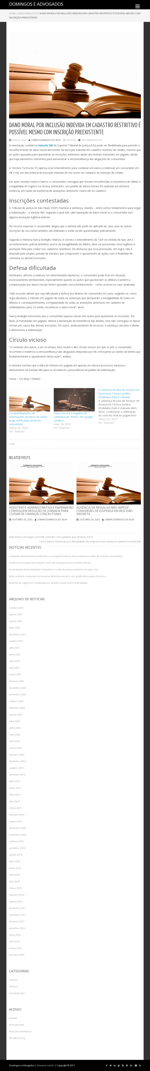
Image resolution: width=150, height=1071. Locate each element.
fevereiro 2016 (16, 954)
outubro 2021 (16, 641)
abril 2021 (14, 667)
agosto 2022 (15, 621)
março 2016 (15, 948)
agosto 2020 (15, 714)
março (29, 13)
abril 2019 (14, 801)
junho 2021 (15, 654)
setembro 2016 (17, 928)
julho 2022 (14, 627)
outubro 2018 (16, 841)
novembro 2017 (17, 914)
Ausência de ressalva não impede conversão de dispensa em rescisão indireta (50, 562)
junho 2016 (15, 935)
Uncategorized (17, 993)
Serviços (13, 986)
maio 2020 (14, 734)
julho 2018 (14, 861)
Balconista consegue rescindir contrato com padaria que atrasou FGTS (51, 537)
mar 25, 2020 (19, 140)
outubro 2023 (16, 607)
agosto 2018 (15, 854)
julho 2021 (14, 647)
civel (12, 444)
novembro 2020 (17, 694)
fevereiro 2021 (16, 681)
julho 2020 (14, 721)
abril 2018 (14, 881)
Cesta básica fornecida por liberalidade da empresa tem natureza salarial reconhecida (90, 541)
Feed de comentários (20, 1031)
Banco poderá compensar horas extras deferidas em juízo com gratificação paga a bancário (57, 576)
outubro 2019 (16, 768)
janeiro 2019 (15, 821)
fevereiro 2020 (16, 754)
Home (12, 13)
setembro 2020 (17, 707)
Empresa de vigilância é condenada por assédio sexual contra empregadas (48, 582)
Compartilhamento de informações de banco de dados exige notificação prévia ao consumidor (28, 418)
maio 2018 (14, 874)
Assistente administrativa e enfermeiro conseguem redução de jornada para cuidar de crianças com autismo (65, 556)
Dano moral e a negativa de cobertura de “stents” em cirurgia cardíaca (73, 416)
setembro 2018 (17, 848)
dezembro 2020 (17, 687)
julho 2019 (14, 781)
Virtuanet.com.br (45, 1065)
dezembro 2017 (17, 908)
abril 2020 (14, 741)
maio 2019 (14, 794)
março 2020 (15, 748)
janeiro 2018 (15, 901)
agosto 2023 (15, 614)
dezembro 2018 (17, 828)
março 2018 (15, 888)
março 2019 (15, 808)
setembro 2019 (17, 774)
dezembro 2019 (17, 761)
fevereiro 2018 (16, 894)
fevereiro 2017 (16, 921)
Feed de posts (16, 1024)
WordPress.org (17, 1038)
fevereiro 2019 (16, 814)
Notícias (71, 140)
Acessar (13, 1018)
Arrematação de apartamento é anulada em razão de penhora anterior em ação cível (53, 569)
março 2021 (15, 674)
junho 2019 (15, 788)
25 (36, 13)
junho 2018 (15, 868)
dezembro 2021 (17, 634)
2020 (20, 13)
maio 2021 (14, 661)
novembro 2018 (17, 834)
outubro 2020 (16, 701)
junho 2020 (15, 727)
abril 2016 (14, 941)
